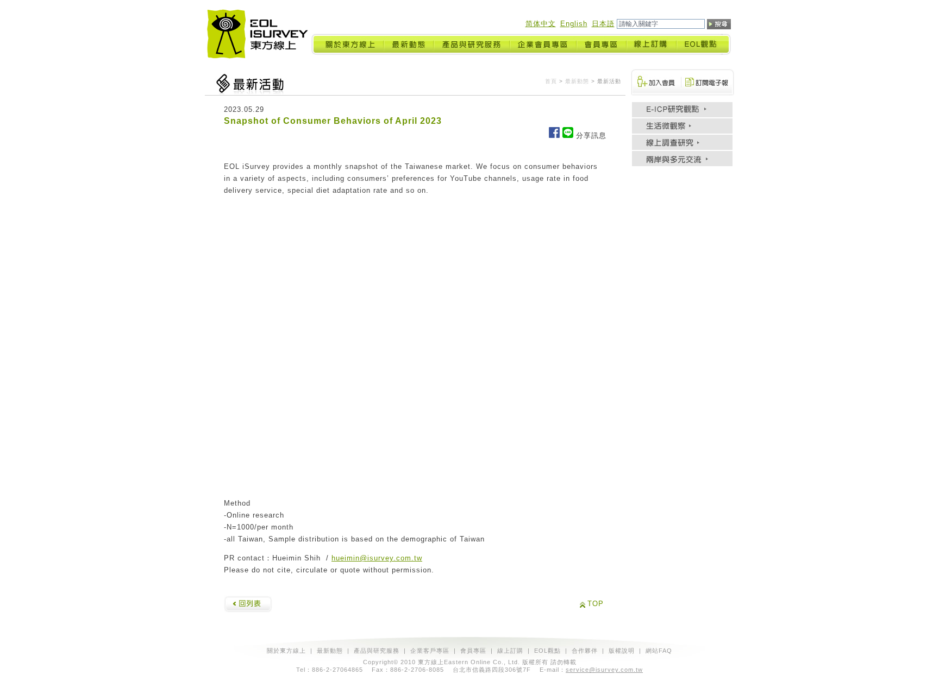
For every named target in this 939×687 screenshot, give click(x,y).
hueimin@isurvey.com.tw (376, 558)
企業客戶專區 (429, 650)
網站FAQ (659, 650)
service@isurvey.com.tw (604, 669)
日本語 (603, 24)
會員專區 (473, 650)
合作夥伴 (585, 650)
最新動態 (577, 81)
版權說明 (622, 650)
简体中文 (540, 24)
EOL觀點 (547, 650)
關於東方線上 (286, 650)
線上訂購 (510, 650)
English (573, 24)
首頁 (551, 81)
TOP (595, 604)
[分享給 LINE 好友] (567, 135)
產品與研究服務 (376, 650)
